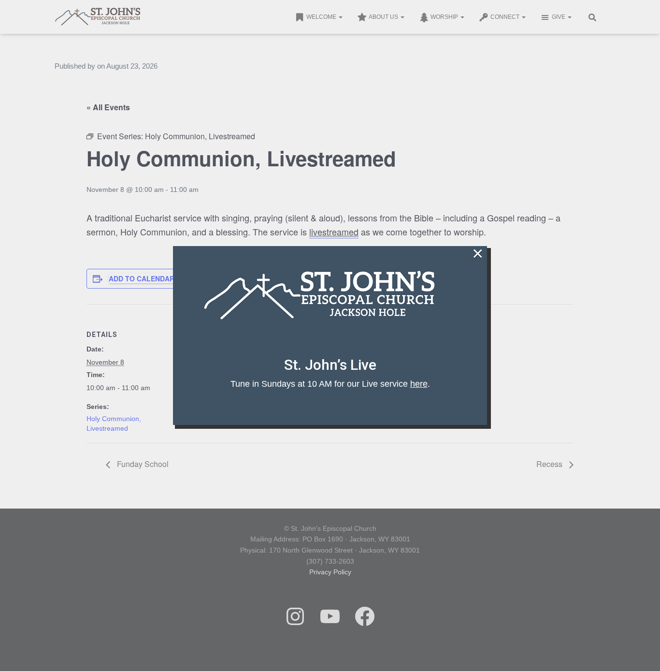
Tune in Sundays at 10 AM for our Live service (329, 384)
